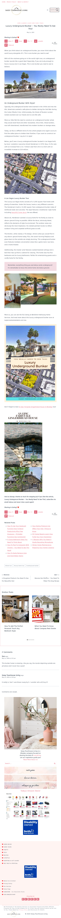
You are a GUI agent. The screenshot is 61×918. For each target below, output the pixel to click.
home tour (8, 565)
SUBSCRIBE (7, 891)
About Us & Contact (10, 880)
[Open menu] (47, 10)
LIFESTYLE (7, 857)
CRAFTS (6, 849)
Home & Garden (21, 23)
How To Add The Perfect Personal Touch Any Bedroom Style (13, 628)
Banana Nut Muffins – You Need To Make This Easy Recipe (47, 578)
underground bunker (32, 565)
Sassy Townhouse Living (11, 675)
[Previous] (8, 293)
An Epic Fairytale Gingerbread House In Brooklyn (36, 407)
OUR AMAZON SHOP (9, 894)
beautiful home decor (19, 212)
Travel (42, 23)
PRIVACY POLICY (11, 2)
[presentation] (15, 608)
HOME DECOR (8, 844)
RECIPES (6, 855)
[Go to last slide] (4, 617)
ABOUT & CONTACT (22, 2)
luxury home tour (19, 565)
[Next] (52, 293)
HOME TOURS (7, 847)
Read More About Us (30, 760)
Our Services (7, 886)
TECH (5, 852)
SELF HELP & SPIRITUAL (11, 863)
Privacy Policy (8, 883)
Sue (3, 656)
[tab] (27, 639)
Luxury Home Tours (33, 23)
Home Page (7, 889)
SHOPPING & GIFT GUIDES (11, 860)
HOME (3, 2)
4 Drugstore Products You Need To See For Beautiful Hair (15, 578)
